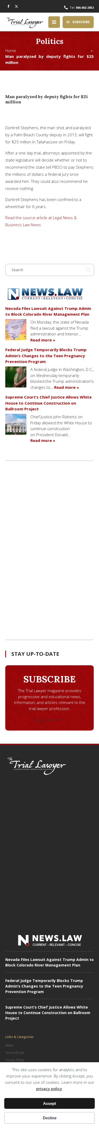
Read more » (42, 340)
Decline (49, 1118)
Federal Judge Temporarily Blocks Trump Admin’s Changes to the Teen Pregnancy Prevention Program (46, 355)
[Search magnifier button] (88, 270)
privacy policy (49, 1088)
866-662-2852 (85, 7)
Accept (49, 1103)
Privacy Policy (14, 1060)
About (9, 1045)
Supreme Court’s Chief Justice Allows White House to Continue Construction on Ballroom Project (48, 402)
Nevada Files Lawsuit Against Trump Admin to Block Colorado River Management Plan (48, 311)
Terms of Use (14, 1052)
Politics (49, 41)
